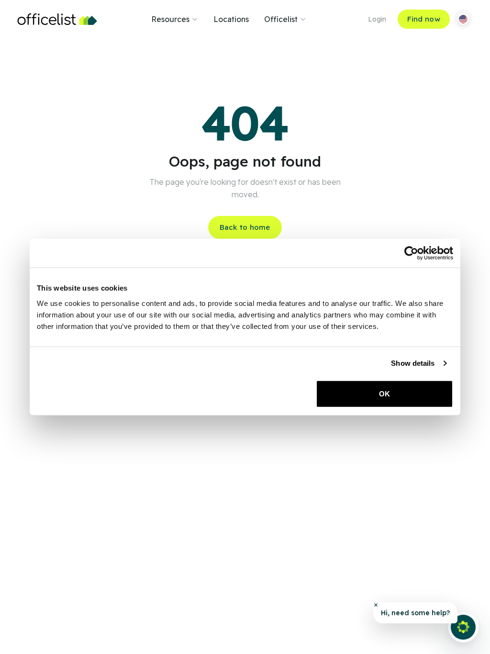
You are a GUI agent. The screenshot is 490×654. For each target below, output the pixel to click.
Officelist (281, 19)
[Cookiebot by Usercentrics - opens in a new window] (411, 253)
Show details (412, 363)
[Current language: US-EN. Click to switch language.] (463, 19)
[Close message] (375, 604)
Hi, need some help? (415, 613)
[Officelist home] (57, 19)
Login (377, 19)
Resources (170, 19)
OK (384, 393)
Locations (231, 19)
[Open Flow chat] (463, 627)
